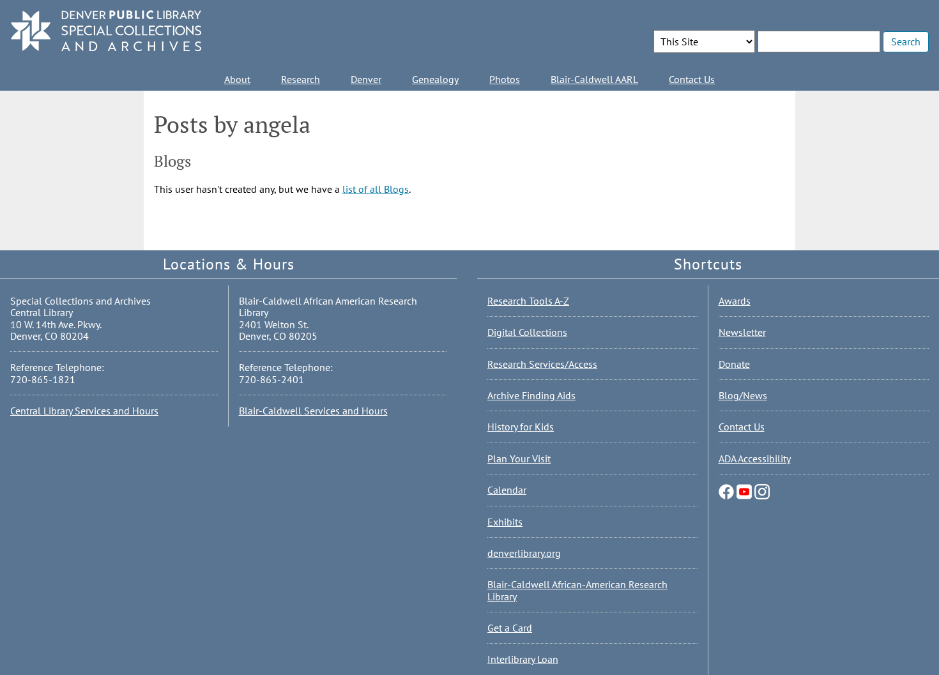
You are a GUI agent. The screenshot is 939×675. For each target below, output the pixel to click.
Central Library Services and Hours (84, 410)
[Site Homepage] (106, 31)
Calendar (506, 489)
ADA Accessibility (755, 458)
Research (300, 79)
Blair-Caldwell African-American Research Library (577, 590)
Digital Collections (527, 332)
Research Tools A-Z (528, 300)
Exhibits (505, 521)
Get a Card (509, 627)
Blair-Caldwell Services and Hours (313, 410)
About (237, 79)
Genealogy (435, 79)
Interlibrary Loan (522, 659)
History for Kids (520, 426)
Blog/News (743, 395)
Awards (735, 300)
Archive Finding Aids (531, 395)
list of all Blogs (375, 189)
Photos (504, 79)
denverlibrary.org (524, 553)
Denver (366, 79)
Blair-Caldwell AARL (594, 79)
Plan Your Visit (519, 458)
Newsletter (742, 332)
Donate (734, 364)
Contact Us (692, 79)
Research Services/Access (542, 364)
